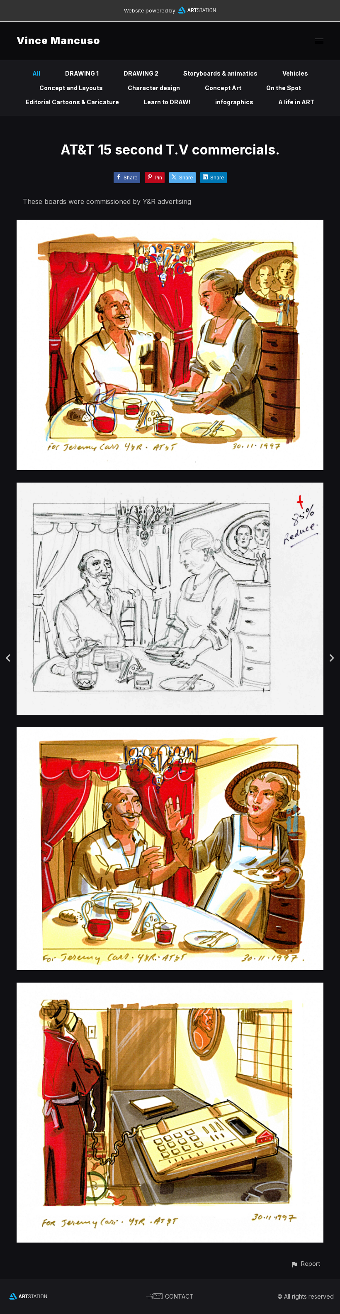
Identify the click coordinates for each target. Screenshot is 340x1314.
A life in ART (296, 101)
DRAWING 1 (82, 73)
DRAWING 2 (141, 73)
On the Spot (283, 87)
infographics (234, 101)
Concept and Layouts (71, 87)
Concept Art (223, 87)
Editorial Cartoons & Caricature (72, 101)
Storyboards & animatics (220, 73)
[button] (305, 1263)
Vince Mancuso (58, 40)
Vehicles (295, 73)
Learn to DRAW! (167, 101)
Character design (154, 87)
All (36, 73)
